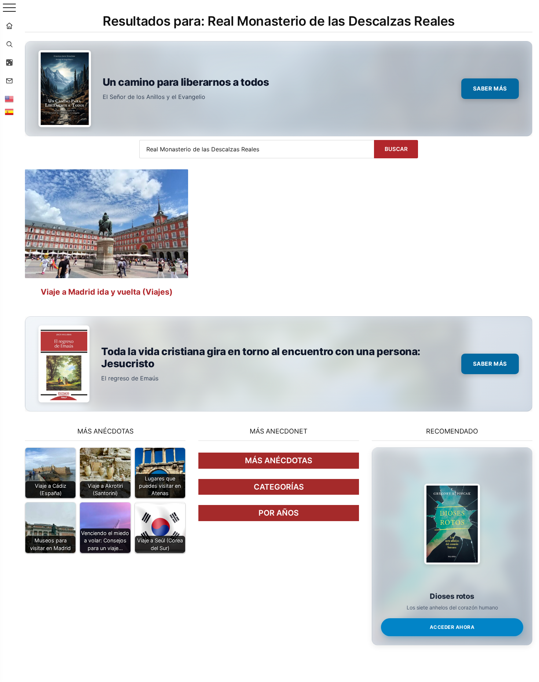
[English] (9, 98)
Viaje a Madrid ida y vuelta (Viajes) (107, 291)
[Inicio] (9, 25)
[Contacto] (9, 80)
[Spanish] (9, 111)
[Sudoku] (9, 62)
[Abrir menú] (9, 8)
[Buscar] (9, 43)
